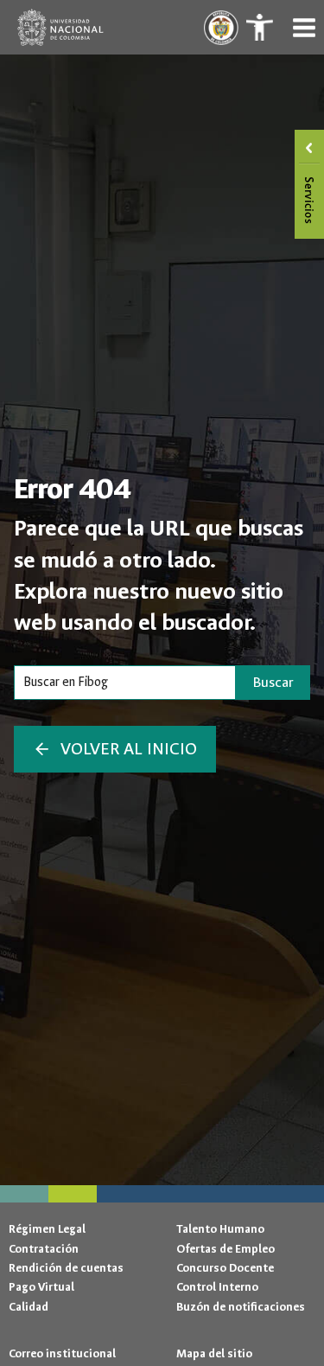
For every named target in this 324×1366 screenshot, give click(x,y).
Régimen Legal (47, 1229)
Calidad (28, 1306)
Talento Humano (220, 1229)
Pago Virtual (41, 1286)
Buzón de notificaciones (240, 1306)
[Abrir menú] (303, 27)
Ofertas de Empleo (225, 1248)
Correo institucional (62, 1353)
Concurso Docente (225, 1267)
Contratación (44, 1248)
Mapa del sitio (214, 1353)
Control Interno (217, 1286)
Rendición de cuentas (66, 1267)
